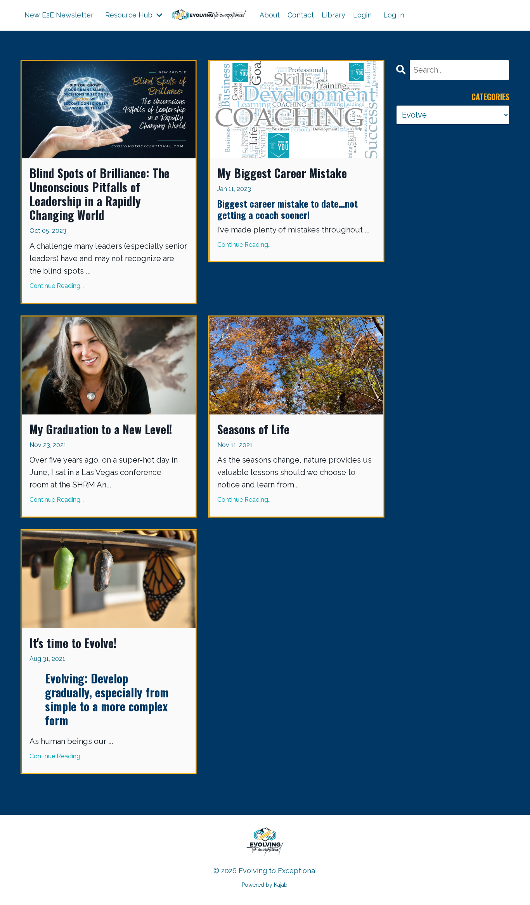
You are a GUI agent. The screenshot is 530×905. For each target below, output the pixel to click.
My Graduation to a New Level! (100, 429)
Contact (301, 15)
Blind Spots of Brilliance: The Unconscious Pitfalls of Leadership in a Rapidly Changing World (99, 194)
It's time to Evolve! (73, 643)
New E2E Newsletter (59, 15)
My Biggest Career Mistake (282, 173)
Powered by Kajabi (265, 885)
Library (333, 15)
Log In (393, 15)
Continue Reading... (56, 286)
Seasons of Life (253, 429)
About (270, 15)
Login (362, 15)
